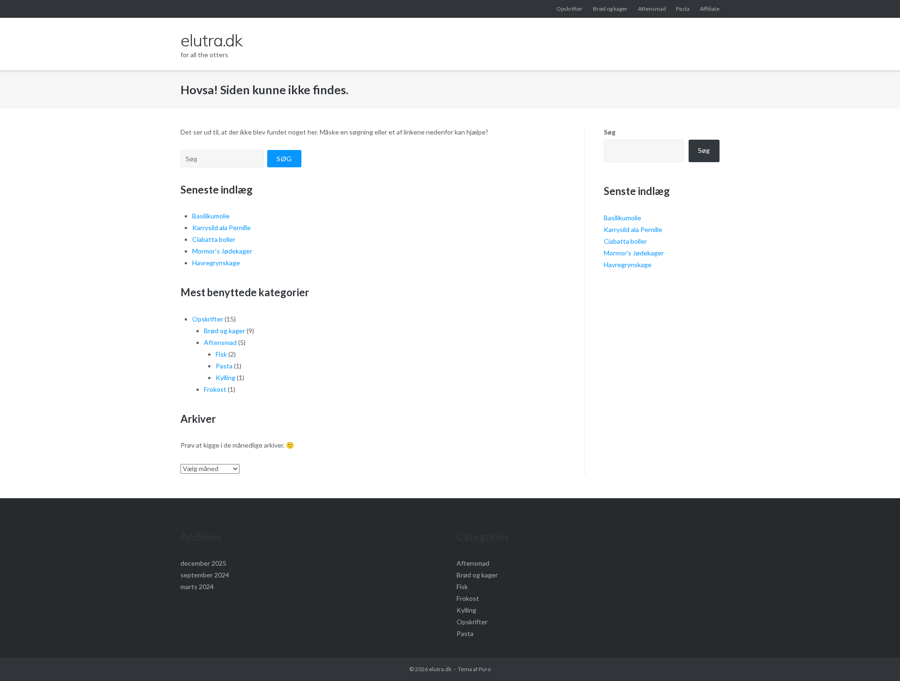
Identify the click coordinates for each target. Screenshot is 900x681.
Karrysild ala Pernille (221, 228)
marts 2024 (197, 587)
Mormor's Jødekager (222, 251)
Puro (485, 669)
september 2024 (204, 575)
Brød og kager (610, 8)
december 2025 (203, 563)
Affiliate (710, 8)
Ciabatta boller (213, 239)
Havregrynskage (216, 263)
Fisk (221, 354)
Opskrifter (569, 8)
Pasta (683, 8)
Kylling (225, 378)
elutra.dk (440, 669)
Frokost (215, 389)
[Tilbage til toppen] (876, 658)
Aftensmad (652, 8)
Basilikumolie (211, 216)
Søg (609, 132)
